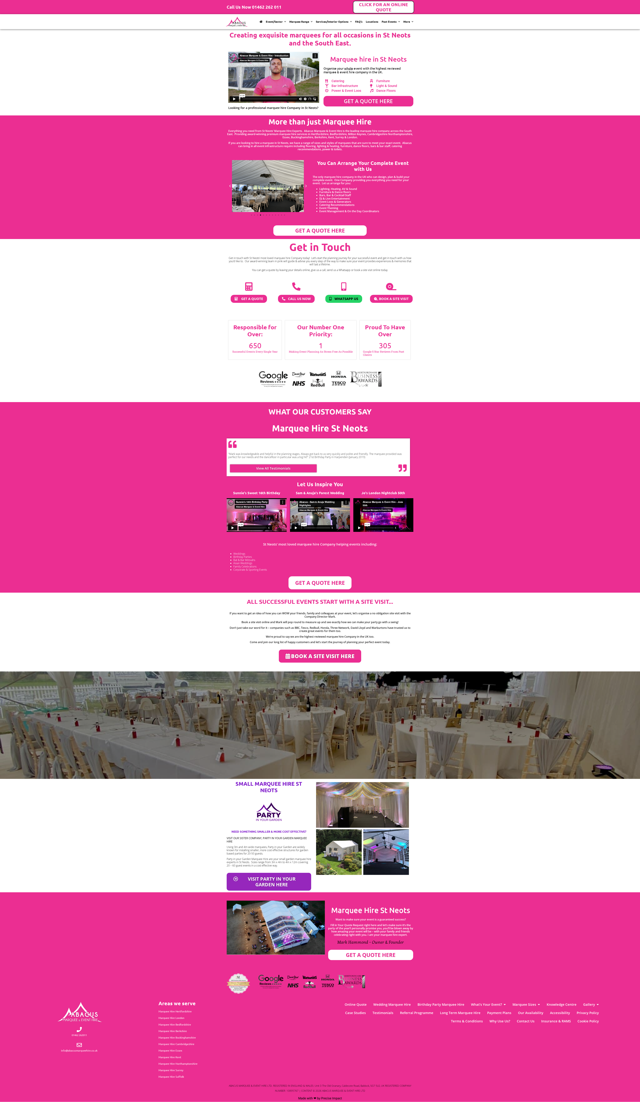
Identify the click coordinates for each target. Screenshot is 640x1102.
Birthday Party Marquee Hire (441, 1004)
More (406, 21)
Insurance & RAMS (556, 1021)
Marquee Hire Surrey (170, 1070)
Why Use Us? (500, 1021)
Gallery (589, 1004)
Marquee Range (299, 21)
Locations (372, 21)
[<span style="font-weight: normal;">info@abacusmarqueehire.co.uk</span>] (79, 1045)
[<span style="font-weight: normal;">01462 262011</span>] (79, 1029)
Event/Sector (274, 21)
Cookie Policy (588, 1021)
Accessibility (560, 1013)
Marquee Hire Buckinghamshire (177, 1037)
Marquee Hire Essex (170, 1050)
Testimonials (382, 1013)
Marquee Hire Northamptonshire (178, 1063)
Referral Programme (416, 1013)
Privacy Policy (588, 1013)
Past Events (389, 21)
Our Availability (530, 1013)
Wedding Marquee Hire (392, 1004)
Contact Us (525, 1021)
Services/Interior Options (332, 21)
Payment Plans (499, 1013)
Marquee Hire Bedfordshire (174, 1024)
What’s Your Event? (486, 1004)
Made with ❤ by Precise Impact (320, 1098)
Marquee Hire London (171, 1017)
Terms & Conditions (467, 1021)
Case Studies (355, 1013)
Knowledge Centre (561, 1004)
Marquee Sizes (524, 1004)
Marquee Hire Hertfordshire (175, 1011)
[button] (230, 186)
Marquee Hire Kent (169, 1057)
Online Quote (356, 1004)
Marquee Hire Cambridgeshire (176, 1044)
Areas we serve (177, 1003)
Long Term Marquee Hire (460, 1013)
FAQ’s (358, 21)
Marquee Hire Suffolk (171, 1076)
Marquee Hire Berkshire (172, 1031)
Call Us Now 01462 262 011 (254, 7)
